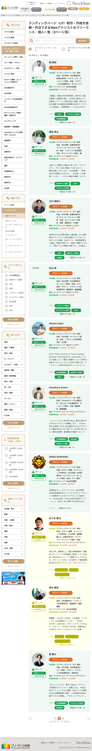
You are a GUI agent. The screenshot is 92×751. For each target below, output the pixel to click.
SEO (11, 284)
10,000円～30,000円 (16, 470)
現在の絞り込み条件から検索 (45, 49)
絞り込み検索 (13, 319)
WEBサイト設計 (15, 280)
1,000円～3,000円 (15, 449)
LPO (11, 310)
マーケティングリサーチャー (13, 247)
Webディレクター (11, 221)
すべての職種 (9, 205)
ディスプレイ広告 (16, 297)
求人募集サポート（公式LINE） (32, 3)
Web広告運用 (10, 231)
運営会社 (42, 3)
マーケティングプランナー (13, 253)
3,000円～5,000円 (16, 456)
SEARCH (82, 41)
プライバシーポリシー (60, 3)
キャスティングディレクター (13, 226)
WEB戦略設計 (14, 275)
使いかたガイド (36, 9)
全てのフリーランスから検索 (78, 49)
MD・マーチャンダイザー (13, 240)
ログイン (84, 9)
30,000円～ (14, 476)
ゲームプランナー (11, 235)
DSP (11, 306)
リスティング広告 (16, 293)
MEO (11, 288)
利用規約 (49, 3)
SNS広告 (12, 301)
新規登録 (72, 9)
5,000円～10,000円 (16, 463)
